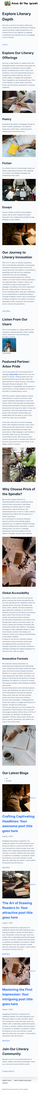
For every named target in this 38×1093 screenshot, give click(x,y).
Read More (6, 867)
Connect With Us (8, 1071)
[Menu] (35, 3)
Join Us (5, 44)
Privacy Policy (7, 1080)
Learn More (6, 311)
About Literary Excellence (22, 1080)
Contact (5, 1083)
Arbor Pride (14, 374)
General (32, 798)
